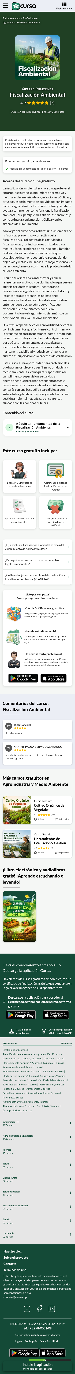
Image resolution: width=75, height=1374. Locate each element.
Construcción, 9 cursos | (53, 1075)
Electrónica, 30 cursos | (15, 1049)
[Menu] (5, 6)
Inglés (18, 1341)
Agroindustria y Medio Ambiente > (21, 22)
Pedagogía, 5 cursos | (14, 1088)
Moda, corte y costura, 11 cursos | (21, 1075)
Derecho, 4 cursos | (54, 1058)
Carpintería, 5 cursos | (49, 1106)
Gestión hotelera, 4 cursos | (53, 1080)
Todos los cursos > (12, 18)
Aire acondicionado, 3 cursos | (19, 1106)
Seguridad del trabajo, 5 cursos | (20, 1080)
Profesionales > (31, 18)
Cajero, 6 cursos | (12, 1058)
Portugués (30, 1341)
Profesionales (37, 1043)
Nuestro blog (12, 1251)
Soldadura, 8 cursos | (54, 1071)
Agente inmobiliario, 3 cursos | (44, 1093)
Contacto (9, 1264)
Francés (45, 1341)
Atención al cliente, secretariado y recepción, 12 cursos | (33, 1054)
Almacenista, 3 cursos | (39, 1088)
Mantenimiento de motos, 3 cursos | (22, 1071)
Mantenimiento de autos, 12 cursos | (22, 1062)
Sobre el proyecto (15, 1257)
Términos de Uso (14, 1270)
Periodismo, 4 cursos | (15, 1093)
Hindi (55, 1341)
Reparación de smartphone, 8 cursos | (23, 1067)
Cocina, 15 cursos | (33, 1058)
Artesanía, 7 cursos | (13, 1097)
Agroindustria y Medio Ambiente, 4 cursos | (26, 1101)
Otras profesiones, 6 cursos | (18, 1110)
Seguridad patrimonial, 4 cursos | (20, 1084)
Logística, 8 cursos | (53, 1062)
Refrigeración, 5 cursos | (52, 1084)
